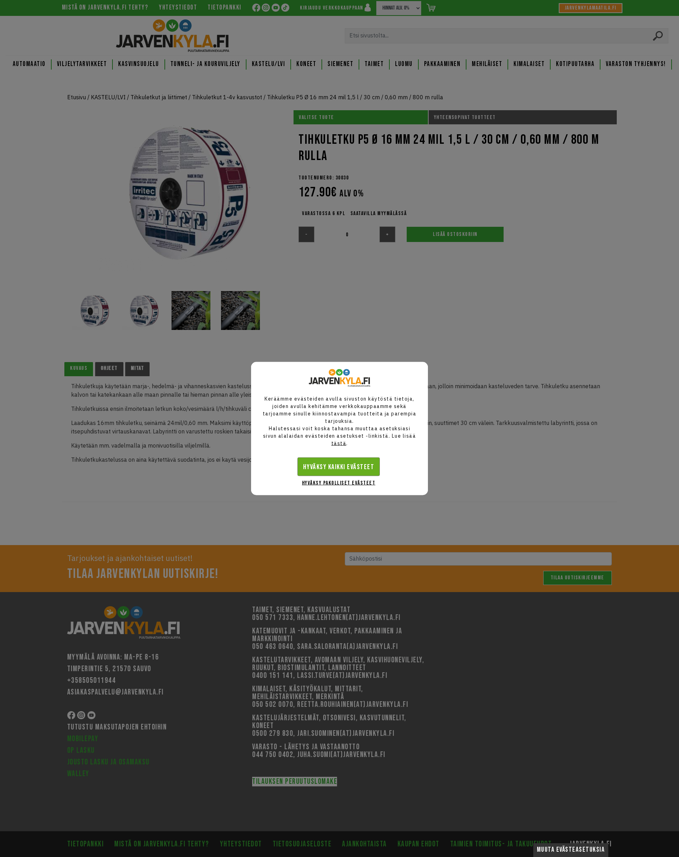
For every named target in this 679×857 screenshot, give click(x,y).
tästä (339, 443)
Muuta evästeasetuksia (571, 850)
